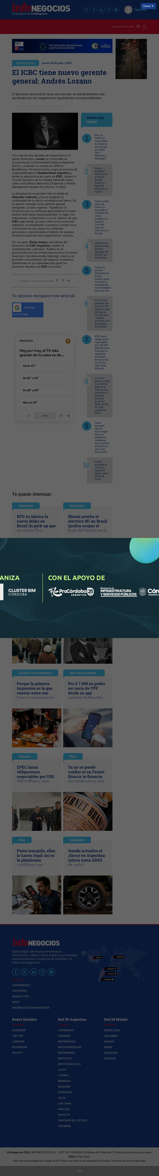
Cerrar (147, 6)
